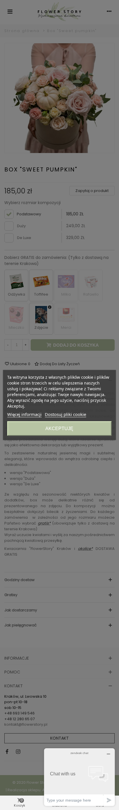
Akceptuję (59, 428)
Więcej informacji (24, 414)
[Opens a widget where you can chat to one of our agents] (79, 777)
